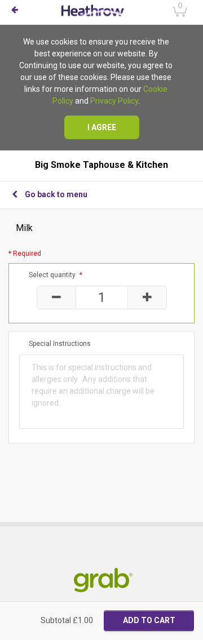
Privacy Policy (114, 100)
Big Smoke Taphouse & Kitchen (101, 165)
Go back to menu (56, 194)
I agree (101, 127)
